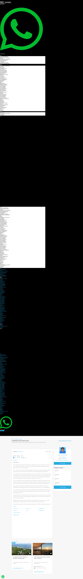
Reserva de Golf (3, 84)
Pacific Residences (4, 104)
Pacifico (1, 93)
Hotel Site (28, 508)
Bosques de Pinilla (4, 74)
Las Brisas (2, 229)
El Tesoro (2, 66)
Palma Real (2, 83)
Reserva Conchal (3, 236)
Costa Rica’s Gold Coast (5, 113)
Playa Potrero (3, 90)
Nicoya (1, 260)
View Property (21, 552)
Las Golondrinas (3, 230)
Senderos (2, 67)
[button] (22, 161)
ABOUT (1, 111)
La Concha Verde (3, 71)
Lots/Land (2, 61)
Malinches (2, 80)
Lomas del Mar (3, 94)
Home (13, 439)
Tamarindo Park (3, 68)
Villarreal (2, 102)
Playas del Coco (3, 97)
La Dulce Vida (3, 77)
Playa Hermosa (3, 95)
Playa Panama (3, 96)
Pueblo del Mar (3, 70)
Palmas (1, 255)
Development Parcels (4, 57)
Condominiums (3, 60)
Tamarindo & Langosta (4, 217)
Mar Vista (2, 100)
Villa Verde (2, 69)
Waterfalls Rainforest (5, 63)
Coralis (1, 75)
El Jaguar (2, 76)
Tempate (1, 106)
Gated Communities (4, 211)
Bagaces (2, 110)
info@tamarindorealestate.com (64, 460)
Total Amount (56, 470)
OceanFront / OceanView (5, 59)
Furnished (15, 508)
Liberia (1, 99)
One (1, 82)
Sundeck (15, 510)
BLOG (1, 267)
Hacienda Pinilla (3, 72)
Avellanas (2, 73)
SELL (1, 64)
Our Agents (2, 114)
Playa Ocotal (2, 248)
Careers (2, 115)
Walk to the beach (17, 512)
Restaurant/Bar (42, 508)
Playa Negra (2, 89)
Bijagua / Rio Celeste (4, 98)
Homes (1, 58)
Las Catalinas (3, 85)
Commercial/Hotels (4, 62)
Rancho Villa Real (4, 254)
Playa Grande (3, 86)
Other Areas (2, 105)
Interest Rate (56, 478)
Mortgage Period (57, 482)
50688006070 (64, 458)
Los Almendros (3, 79)
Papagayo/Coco (3, 92)
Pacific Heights (3, 242)
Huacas (1, 91)
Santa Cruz (2, 108)
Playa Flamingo (3, 223)
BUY (0, 55)
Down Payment (57, 474)
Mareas (1, 81)
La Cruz (1, 261)
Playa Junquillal (3, 107)
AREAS (1, 65)
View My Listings (62, 463)
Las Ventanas (3, 87)
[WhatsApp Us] (2, 576)
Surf (27, 510)
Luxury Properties (4, 56)
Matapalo (2, 101)
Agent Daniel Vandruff (62, 455)
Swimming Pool (42, 510)
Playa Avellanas (3, 88)
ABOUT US (2, 112)
